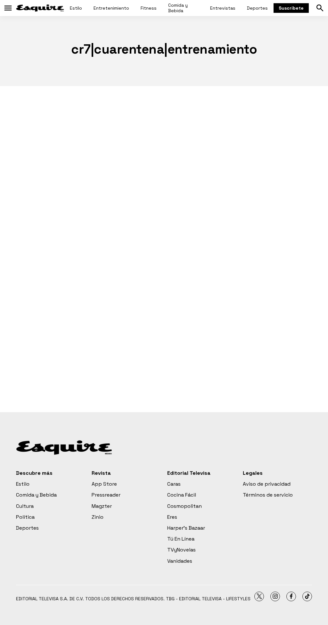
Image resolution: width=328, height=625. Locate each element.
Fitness (149, 8)
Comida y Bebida (178, 7)
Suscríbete (291, 8)
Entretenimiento (111, 8)
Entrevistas (222, 8)
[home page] (40, 8)
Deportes (257, 8)
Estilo (76, 8)
